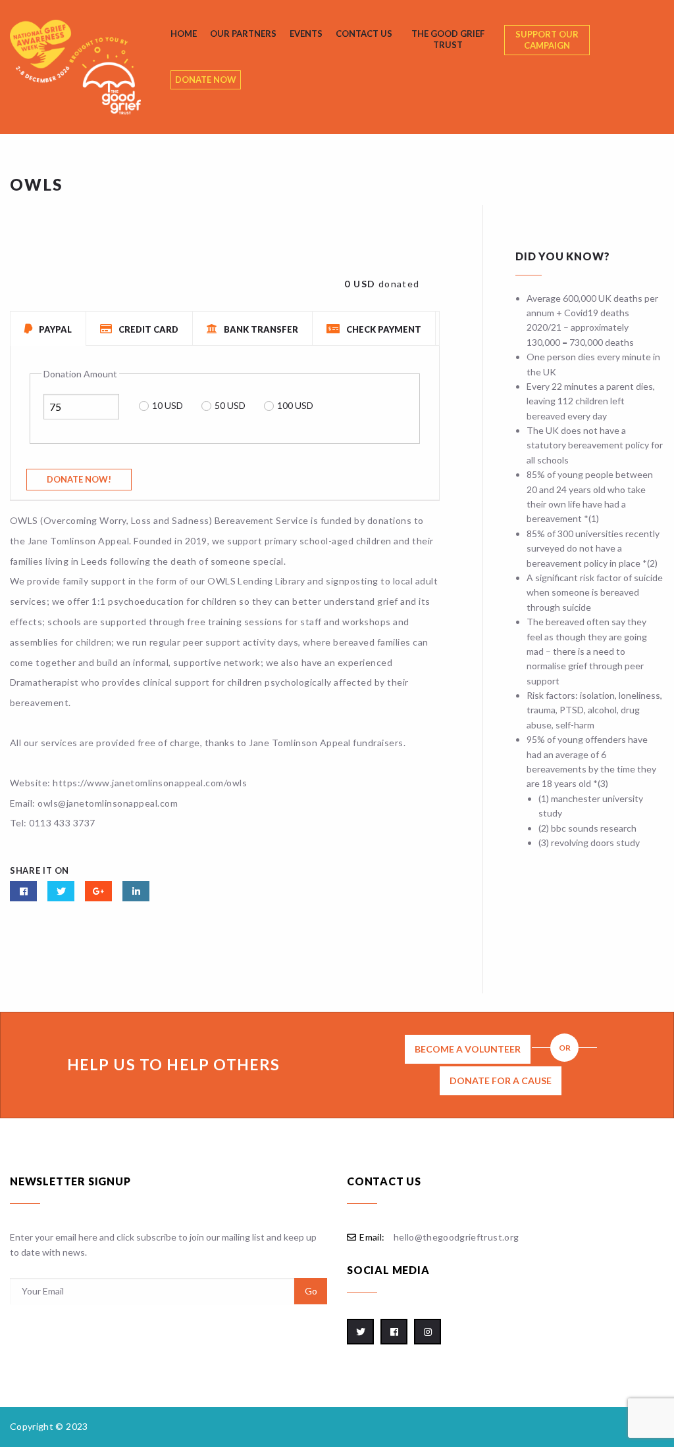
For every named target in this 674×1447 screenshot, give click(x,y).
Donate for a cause (501, 1080)
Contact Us (364, 33)
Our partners (243, 33)
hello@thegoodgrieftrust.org (456, 1237)
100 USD (295, 405)
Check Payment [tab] (382, 329)
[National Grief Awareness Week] (87, 67)
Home (183, 33)
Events (306, 33)
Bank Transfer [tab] (260, 329)
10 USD (167, 405)
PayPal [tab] (54, 329)
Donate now (205, 79)
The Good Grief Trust (447, 39)
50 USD (230, 405)
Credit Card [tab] (147, 329)
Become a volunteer (468, 1049)
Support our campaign (547, 40)
